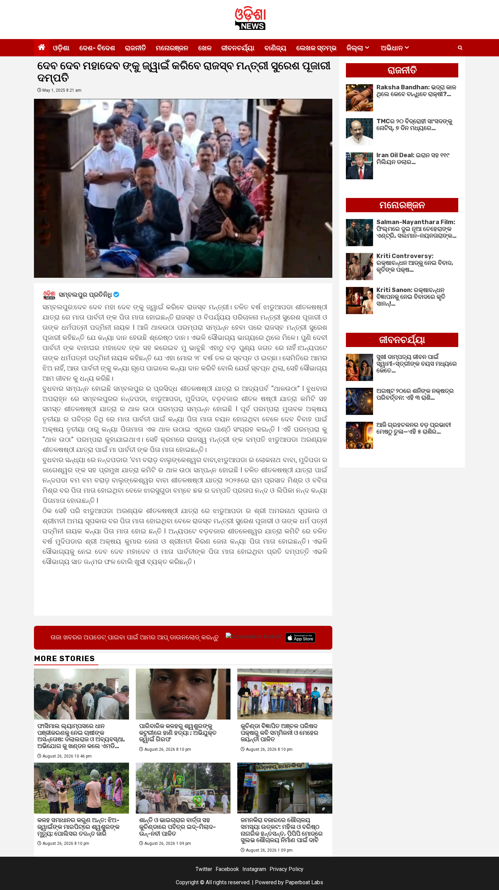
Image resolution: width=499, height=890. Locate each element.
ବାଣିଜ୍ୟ (275, 48)
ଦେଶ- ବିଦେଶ (97, 48)
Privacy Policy (286, 869)
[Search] (460, 47)
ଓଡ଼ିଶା (61, 48)
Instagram (254, 869)
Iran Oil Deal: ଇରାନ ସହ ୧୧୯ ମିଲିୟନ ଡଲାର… (412, 158)
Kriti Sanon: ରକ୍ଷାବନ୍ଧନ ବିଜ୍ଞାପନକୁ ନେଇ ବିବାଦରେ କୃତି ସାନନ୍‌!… (410, 296)
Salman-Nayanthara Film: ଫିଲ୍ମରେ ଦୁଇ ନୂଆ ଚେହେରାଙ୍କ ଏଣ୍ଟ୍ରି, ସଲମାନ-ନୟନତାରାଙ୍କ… (416, 228)
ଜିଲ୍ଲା (355, 48)
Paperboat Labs (304, 882)
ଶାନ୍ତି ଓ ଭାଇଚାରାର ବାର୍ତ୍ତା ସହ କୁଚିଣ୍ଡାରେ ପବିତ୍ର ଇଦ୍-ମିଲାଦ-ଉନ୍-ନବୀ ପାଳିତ (177, 826)
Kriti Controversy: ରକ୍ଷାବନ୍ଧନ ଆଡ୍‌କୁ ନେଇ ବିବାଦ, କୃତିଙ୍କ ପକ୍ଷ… (414, 262)
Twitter (204, 869)
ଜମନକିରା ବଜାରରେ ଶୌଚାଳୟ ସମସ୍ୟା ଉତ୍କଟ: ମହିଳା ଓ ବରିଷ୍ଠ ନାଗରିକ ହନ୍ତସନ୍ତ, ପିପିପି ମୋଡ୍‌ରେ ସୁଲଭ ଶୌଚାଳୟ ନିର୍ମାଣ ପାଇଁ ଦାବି (282, 830)
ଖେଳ (204, 48)
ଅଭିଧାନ (392, 48)
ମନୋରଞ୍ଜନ (172, 48)
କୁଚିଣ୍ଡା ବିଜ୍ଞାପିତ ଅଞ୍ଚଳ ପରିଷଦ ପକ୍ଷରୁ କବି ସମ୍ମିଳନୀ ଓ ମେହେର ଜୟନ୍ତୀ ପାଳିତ (279, 732)
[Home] (41, 48)
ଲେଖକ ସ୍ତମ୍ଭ (316, 48)
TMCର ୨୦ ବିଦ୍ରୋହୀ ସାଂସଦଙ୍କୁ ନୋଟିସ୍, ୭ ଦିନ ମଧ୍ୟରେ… (414, 124)
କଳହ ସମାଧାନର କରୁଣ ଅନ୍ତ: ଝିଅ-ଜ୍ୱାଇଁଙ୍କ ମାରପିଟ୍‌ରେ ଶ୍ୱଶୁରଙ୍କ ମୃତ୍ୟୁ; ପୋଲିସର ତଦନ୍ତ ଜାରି (78, 826)
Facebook (227, 869)
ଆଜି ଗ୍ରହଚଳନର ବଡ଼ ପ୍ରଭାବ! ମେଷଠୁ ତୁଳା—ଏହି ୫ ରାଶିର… (413, 428)
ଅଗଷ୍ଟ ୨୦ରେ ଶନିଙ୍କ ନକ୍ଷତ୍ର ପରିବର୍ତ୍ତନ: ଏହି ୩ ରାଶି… (415, 394)
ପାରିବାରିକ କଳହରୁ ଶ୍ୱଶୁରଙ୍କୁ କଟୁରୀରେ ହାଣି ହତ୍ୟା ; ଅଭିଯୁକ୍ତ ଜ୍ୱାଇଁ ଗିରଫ (178, 732)
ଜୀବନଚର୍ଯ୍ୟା (238, 48)
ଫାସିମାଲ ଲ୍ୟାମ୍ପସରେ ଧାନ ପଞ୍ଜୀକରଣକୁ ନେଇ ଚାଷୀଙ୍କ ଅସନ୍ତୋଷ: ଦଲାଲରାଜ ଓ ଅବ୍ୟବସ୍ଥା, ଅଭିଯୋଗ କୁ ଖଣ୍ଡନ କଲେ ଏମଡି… (81, 736)
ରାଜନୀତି (135, 48)
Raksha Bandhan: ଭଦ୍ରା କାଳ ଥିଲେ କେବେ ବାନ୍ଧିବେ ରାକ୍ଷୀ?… (416, 91)
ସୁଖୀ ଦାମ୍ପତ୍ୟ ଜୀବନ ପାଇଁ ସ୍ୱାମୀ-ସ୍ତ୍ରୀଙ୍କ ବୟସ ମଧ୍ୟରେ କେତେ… (416, 363)
